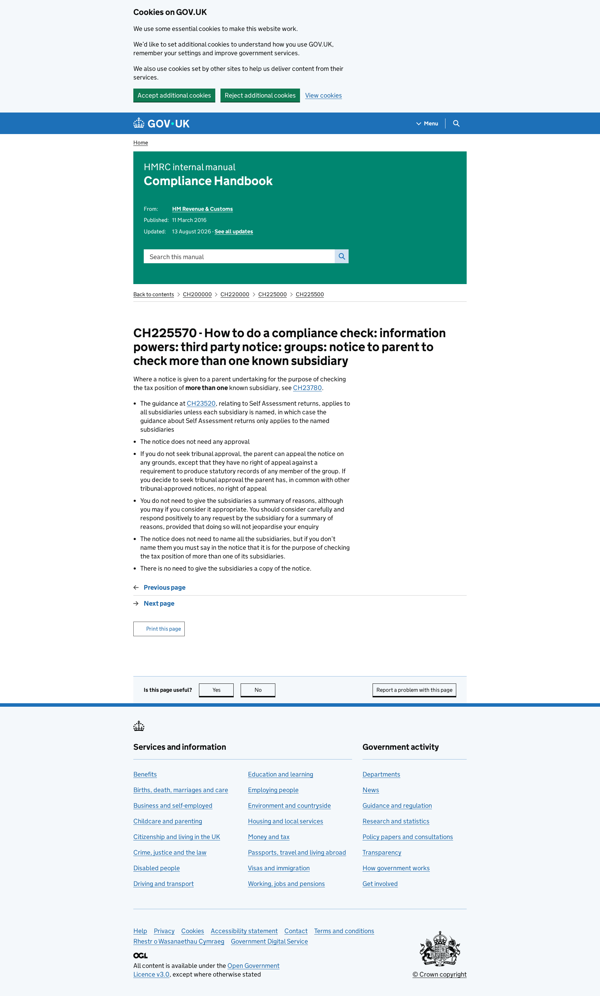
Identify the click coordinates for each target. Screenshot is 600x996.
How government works (396, 868)
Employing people (273, 790)
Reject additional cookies (260, 95)
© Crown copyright (439, 974)
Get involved (380, 884)
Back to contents (153, 294)
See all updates (234, 231)
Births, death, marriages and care (180, 790)
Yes (223, 690)
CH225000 (272, 294)
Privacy (164, 931)
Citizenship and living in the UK (176, 837)
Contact (296, 931)
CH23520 (201, 403)
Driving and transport (163, 884)
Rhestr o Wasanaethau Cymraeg (178, 941)
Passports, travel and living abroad (297, 852)
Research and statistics (396, 821)
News (370, 790)
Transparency (381, 852)
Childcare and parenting (167, 821)
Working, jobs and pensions (286, 884)
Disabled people (156, 868)
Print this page (163, 628)
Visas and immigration (279, 868)
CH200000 (197, 294)
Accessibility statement (244, 931)
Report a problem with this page (414, 690)
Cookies (192, 931)
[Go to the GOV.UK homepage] (161, 123)
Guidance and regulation (397, 806)
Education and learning (280, 774)
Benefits (145, 774)
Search (342, 256)
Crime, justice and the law (170, 852)
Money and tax (269, 837)
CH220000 (234, 294)
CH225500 (310, 294)
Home (140, 142)
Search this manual (177, 257)
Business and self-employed (172, 806)
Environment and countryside (289, 806)
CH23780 (307, 388)
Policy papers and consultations (407, 837)
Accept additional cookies (174, 95)
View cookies (323, 95)
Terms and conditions (344, 931)
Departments (381, 774)
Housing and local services (285, 821)
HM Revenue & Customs (202, 209)
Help (140, 931)
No (265, 690)
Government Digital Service (269, 941)
